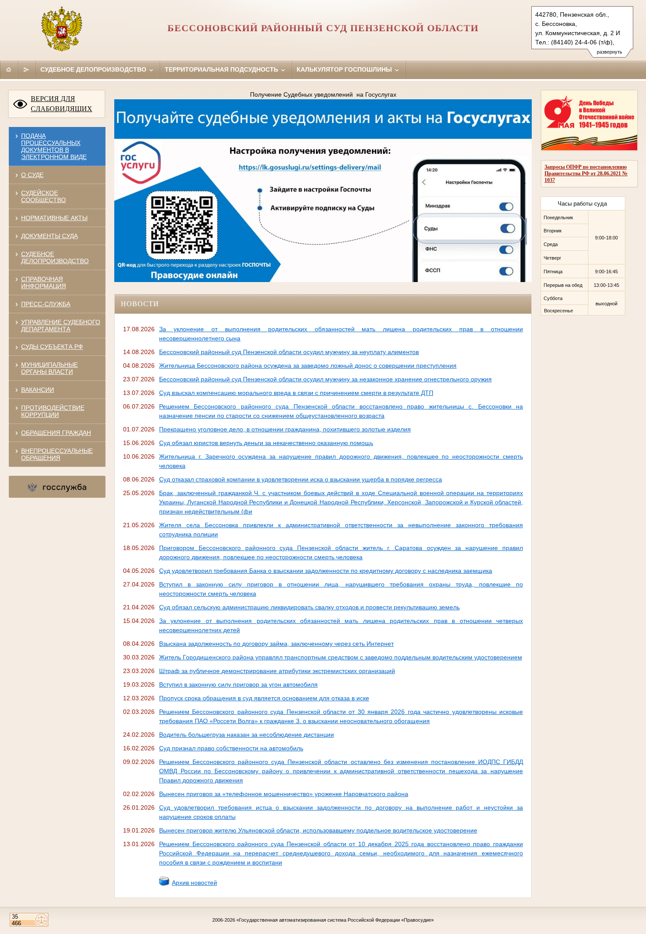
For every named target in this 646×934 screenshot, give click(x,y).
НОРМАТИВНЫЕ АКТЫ (54, 217)
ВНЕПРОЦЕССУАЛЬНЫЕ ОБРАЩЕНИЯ (57, 454)
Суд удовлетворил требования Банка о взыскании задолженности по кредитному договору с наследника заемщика (325, 570)
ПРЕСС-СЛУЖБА (45, 304)
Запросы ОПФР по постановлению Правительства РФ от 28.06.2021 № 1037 (586, 173)
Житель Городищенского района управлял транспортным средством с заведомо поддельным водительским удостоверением (340, 657)
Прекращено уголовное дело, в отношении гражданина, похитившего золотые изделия (285, 429)
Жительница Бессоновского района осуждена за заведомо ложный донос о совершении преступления (308, 365)
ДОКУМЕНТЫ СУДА (49, 235)
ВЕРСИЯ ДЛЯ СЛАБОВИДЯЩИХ (61, 103)
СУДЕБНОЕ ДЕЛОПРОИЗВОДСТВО (55, 257)
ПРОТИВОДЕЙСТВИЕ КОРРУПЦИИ (52, 411)
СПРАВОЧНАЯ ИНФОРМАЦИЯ (43, 282)
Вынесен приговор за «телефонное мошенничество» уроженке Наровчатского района (283, 793)
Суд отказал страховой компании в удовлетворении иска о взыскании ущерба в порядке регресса (300, 479)
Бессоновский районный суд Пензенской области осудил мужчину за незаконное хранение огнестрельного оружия (325, 379)
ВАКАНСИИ (37, 389)
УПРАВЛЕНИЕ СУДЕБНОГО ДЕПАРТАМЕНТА (60, 326)
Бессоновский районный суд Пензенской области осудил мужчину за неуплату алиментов (289, 351)
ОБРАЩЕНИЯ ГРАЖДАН (56, 432)
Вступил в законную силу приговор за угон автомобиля (238, 684)
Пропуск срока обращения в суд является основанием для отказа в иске (264, 698)
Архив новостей (194, 882)
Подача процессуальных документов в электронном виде (54, 146)
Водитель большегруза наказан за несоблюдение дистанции (246, 734)
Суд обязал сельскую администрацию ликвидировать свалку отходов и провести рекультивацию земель (309, 607)
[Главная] (9, 69)
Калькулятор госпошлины (345, 69)
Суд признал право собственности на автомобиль (231, 748)
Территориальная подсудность (222, 69)
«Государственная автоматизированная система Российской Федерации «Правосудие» (335, 920)
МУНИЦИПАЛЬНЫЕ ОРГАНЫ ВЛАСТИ (49, 368)
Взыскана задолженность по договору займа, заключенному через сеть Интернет (276, 643)
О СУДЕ (32, 174)
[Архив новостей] (164, 884)
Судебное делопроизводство (94, 69)
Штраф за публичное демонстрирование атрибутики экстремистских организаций (277, 670)
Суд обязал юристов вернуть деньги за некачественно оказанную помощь (266, 442)
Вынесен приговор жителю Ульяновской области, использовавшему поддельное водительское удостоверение (318, 830)
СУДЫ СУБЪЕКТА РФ (52, 346)
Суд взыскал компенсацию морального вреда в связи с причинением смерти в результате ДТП (296, 392)
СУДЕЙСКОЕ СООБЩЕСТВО (43, 196)
